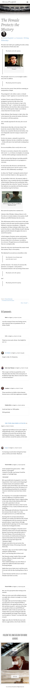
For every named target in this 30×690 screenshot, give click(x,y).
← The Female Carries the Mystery (7, 300)
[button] (15, 649)
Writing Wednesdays (8, 299)
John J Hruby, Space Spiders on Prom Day (15, 423)
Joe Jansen (7, 353)
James (6, 448)
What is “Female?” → (25, 303)
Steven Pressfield (8, 38)
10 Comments (18, 38)
